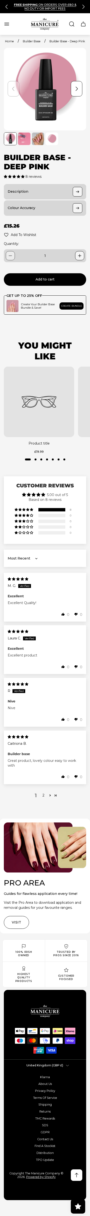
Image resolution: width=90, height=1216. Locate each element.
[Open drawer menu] (6, 24)
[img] (18, 579)
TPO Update (45, 1160)
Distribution (45, 1153)
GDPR (45, 1132)
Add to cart (45, 279)
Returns (45, 1111)
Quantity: (11, 244)
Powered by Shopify (41, 1177)
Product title (39, 443)
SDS (45, 1125)
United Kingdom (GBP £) (44, 1065)
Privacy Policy (45, 1091)
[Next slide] (83, 7)
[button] (14, 176)
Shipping (45, 1104)
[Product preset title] (39, 402)
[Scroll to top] (76, 1175)
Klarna (45, 1077)
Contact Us (45, 1139)
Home (9, 41)
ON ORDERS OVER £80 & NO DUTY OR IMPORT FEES (45, 6)
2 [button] (43, 795)
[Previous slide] (7, 7)
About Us (45, 1084)
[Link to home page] (45, 1011)
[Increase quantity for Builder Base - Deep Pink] (79, 255)
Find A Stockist (45, 1146)
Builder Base (32, 41)
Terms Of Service (45, 1098)
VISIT (16, 922)
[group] (10, 138)
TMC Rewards (45, 1118)
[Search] (71, 24)
